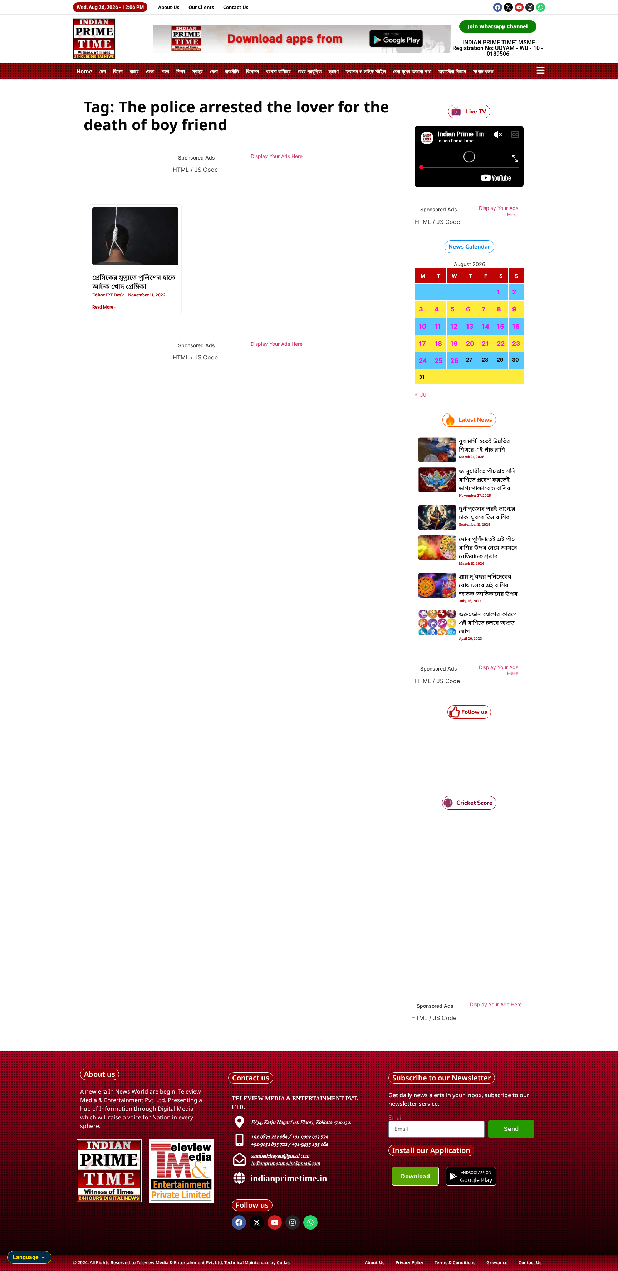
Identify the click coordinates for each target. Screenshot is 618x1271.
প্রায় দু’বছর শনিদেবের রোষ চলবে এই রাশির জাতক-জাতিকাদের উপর (488, 585)
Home (84, 71)
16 (516, 326)
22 (501, 343)
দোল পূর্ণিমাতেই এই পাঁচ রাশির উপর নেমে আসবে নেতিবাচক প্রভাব (488, 548)
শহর (165, 71)
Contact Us (236, 7)
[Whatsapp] (540, 7)
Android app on (476, 1172)
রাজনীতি (232, 71)
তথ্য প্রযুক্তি (310, 71)
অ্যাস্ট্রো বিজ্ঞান (452, 71)
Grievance (496, 1263)
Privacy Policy (409, 1263)
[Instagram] (529, 7)
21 (485, 343)
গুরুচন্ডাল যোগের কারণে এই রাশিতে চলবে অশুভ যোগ (488, 623)
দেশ (102, 71)
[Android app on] (453, 1176)
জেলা (150, 71)
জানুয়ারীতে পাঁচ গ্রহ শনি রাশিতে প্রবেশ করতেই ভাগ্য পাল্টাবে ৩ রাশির (487, 480)
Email (395, 1118)
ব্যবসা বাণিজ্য (278, 71)
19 (454, 343)
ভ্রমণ (334, 71)
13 (470, 326)
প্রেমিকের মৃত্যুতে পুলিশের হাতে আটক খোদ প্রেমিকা (133, 282)
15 (500, 326)
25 (439, 360)
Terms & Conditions (455, 1263)
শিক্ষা (180, 71)
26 (454, 360)
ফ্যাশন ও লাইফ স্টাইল (366, 71)
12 (453, 326)
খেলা (214, 71)
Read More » (104, 307)
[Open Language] (43, 1257)
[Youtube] (519, 7)
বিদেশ (118, 71)
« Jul (421, 394)
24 (423, 360)
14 (485, 326)
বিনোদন (252, 71)
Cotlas (283, 1263)
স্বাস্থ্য (197, 71)
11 (438, 326)
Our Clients (201, 7)
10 (422, 326)
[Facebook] (497, 7)
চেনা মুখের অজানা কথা (412, 71)
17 (422, 343)
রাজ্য (134, 71)
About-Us (169, 7)
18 (438, 343)
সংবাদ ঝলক (483, 71)
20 (470, 343)
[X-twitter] (508, 7)
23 (516, 343)
